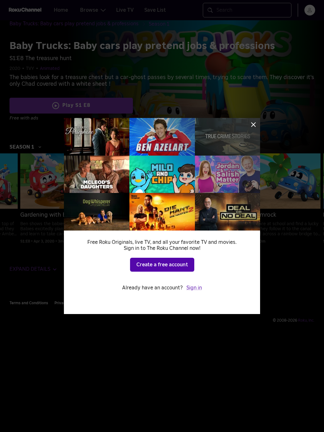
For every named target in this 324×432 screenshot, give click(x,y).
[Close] (253, 125)
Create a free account (162, 264)
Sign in (194, 287)
